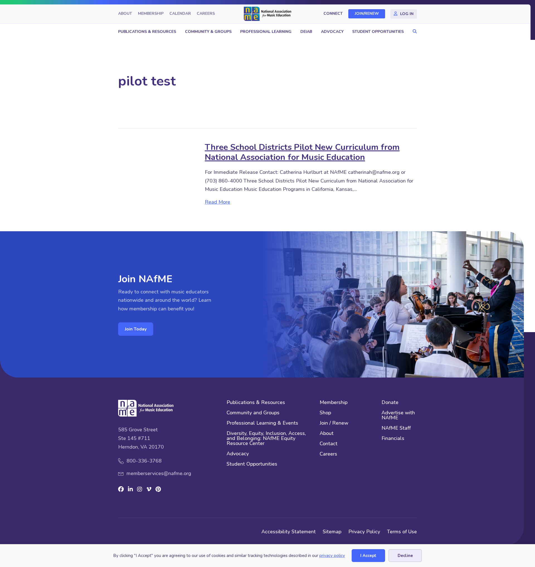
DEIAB (306, 31)
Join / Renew (334, 423)
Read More (217, 201)
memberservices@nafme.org (159, 473)
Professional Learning (265, 31)
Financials (392, 439)
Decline (405, 555)
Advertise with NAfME (398, 415)
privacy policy (332, 555)
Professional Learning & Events (262, 423)
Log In (407, 13)
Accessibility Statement (288, 531)
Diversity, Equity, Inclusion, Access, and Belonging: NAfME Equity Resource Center (266, 439)
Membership (151, 13)
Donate (389, 403)
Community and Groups (253, 413)
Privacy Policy (364, 531)
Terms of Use (402, 531)
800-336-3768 (144, 461)
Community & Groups (208, 31)
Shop (325, 413)
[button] (413, 32)
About (125, 13)
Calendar (180, 13)
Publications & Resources (147, 31)
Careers (206, 13)
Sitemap (332, 531)
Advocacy (332, 31)
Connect (333, 13)
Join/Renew (367, 13)
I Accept (368, 555)
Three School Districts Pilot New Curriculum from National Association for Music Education (302, 152)
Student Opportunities (378, 31)
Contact (328, 444)
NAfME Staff (396, 428)
